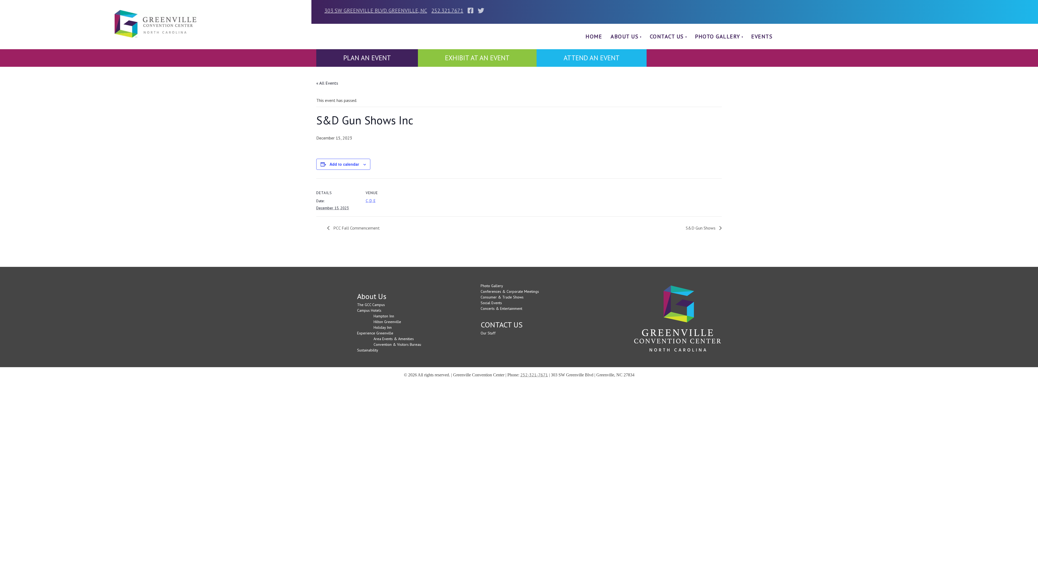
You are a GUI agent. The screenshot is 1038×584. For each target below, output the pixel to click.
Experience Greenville (375, 333)
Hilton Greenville (387, 321)
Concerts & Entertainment (501, 308)
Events (762, 36)
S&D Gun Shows (701, 228)
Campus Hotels (369, 310)
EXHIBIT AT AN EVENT (477, 58)
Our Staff (488, 333)
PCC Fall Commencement (356, 228)
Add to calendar (344, 164)
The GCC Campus (371, 304)
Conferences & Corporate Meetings (510, 291)
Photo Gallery (717, 36)
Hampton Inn (384, 316)
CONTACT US (667, 36)
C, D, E (370, 200)
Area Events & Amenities (394, 338)
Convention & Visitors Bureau (397, 344)
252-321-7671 (534, 374)
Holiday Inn (383, 327)
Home (593, 36)
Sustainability (367, 350)
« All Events (327, 83)
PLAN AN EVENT (367, 58)
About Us (624, 36)
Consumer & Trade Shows (502, 297)
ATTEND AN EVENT (592, 58)
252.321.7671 (447, 10)
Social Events (491, 302)
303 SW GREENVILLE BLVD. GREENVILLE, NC (375, 10)
